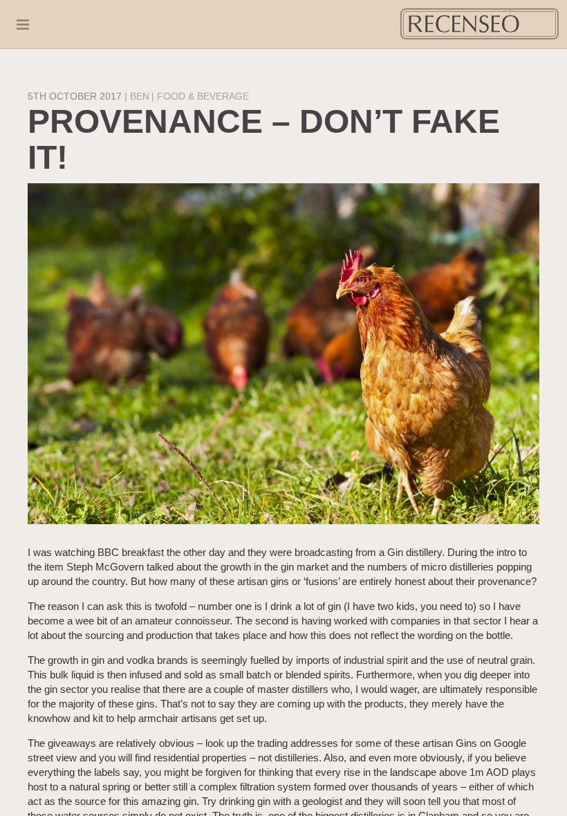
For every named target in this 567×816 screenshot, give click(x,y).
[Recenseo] (479, 23)
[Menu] (29, 24)
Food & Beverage (203, 96)
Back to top (546, 795)
